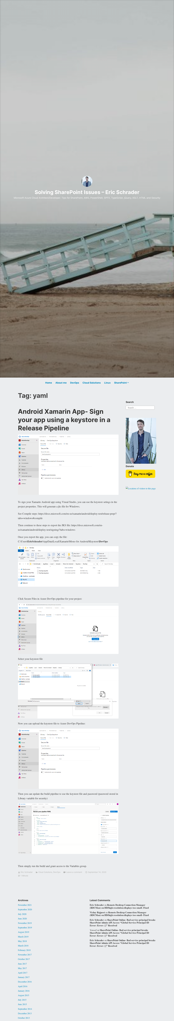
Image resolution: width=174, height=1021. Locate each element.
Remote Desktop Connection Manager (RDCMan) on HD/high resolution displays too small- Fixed (119, 906)
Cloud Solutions (92, 382)
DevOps (74, 382)
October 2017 (24, 959)
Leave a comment (74, 872)
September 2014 (25, 1008)
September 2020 (25, 909)
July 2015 (22, 999)
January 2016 (23, 990)
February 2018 (24, 950)
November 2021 (25, 904)
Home (48, 382)
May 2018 (22, 941)
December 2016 (25, 981)
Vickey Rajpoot (97, 912)
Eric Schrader (27, 872)
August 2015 (23, 995)
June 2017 (22, 963)
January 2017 (23, 977)
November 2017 (25, 954)
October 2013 (24, 1017)
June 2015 (22, 1004)
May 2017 (22, 968)
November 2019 (25, 923)
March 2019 (23, 936)
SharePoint (120, 382)
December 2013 (25, 1013)
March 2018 (23, 945)
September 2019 (25, 927)
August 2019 (23, 932)
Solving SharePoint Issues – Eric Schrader (87, 192)
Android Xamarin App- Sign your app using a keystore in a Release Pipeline (64, 420)
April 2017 (22, 972)
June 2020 (22, 918)
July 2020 (22, 914)
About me (61, 382)
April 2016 (22, 986)
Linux (107, 382)
